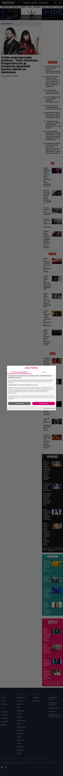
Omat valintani (19, 403)
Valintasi (44, 372)
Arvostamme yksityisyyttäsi (19, 372)
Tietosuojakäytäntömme (49, 408)
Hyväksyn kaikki (43, 403)
